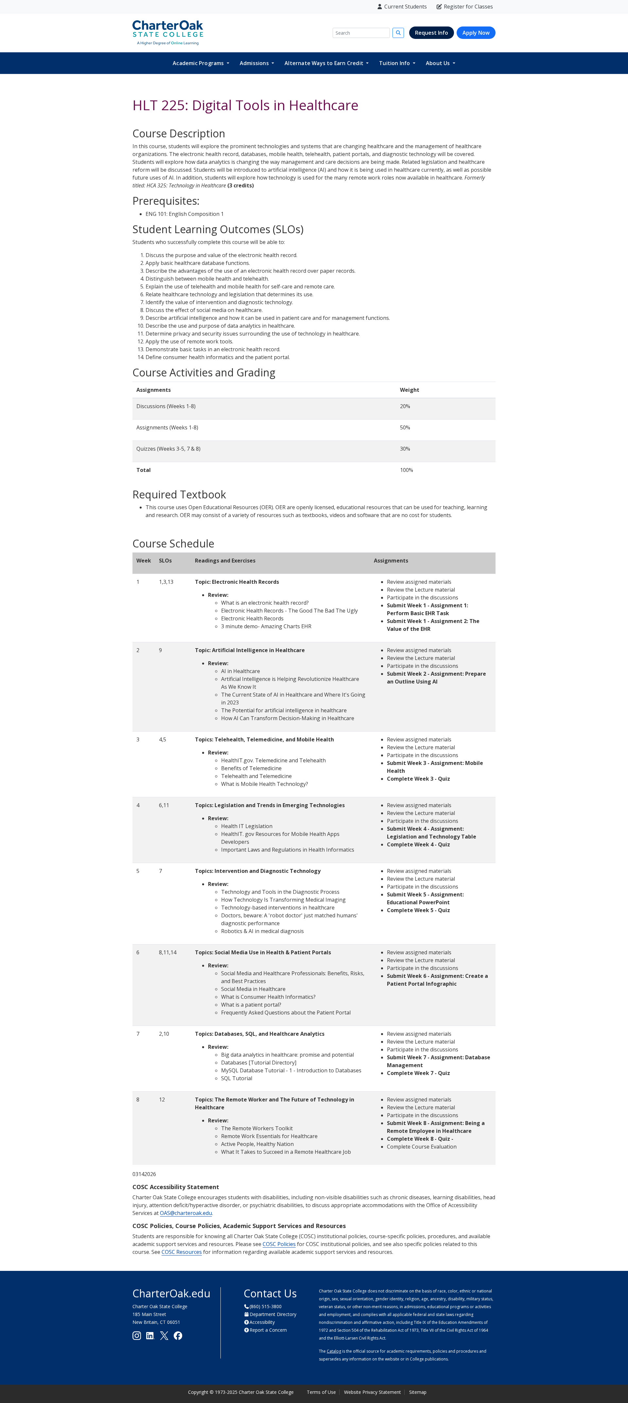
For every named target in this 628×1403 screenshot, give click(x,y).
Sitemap (418, 1392)
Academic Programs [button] (199, 63)
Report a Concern (268, 1330)
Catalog (334, 1351)
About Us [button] (438, 63)
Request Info (431, 32)
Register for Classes (468, 6)
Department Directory (273, 1314)
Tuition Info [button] (395, 63)
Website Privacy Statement (372, 1392)
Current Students (405, 6)
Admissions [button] (255, 63)
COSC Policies (279, 1244)
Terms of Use (321, 1392)
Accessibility (262, 1322)
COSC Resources (182, 1252)
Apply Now (476, 32)
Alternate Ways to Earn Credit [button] (325, 63)
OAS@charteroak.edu (186, 1213)
